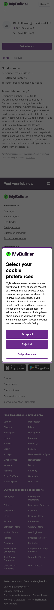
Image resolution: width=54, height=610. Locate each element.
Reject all (27, 344)
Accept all (27, 334)
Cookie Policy (30, 323)
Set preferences (27, 354)
